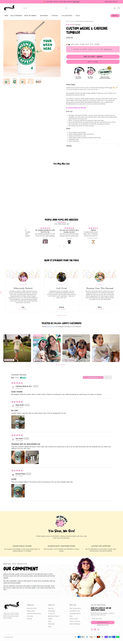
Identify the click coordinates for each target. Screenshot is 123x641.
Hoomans (44, 15)
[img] (61, 222)
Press (50, 621)
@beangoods (51, 326)
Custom (72, 21)
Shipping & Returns (75, 613)
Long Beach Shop (75, 611)
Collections (67, 15)
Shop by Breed (30, 15)
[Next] (58, 48)
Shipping (68, 146)
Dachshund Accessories (34, 613)
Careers (50, 619)
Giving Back (51, 611)
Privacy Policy (74, 619)
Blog (49, 626)
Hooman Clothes (32, 608)
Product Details (70, 84)
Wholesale (51, 624)
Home (67, 21)
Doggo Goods (31, 611)
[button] (70, 24)
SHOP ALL (115, 15)
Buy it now (93, 61)
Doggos (55, 15)
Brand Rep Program (53, 616)
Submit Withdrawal (75, 624)
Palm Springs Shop (75, 608)
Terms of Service (75, 621)
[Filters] (106, 377)
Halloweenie (16, 15)
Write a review (93, 377)
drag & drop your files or (93, 49)
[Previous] (4, 348)
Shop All (29, 619)
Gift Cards (30, 616)
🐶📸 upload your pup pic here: (83, 44)
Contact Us (51, 613)
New (6, 15)
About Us (51, 608)
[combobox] (45, 8)
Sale (78, 15)
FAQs (71, 616)
